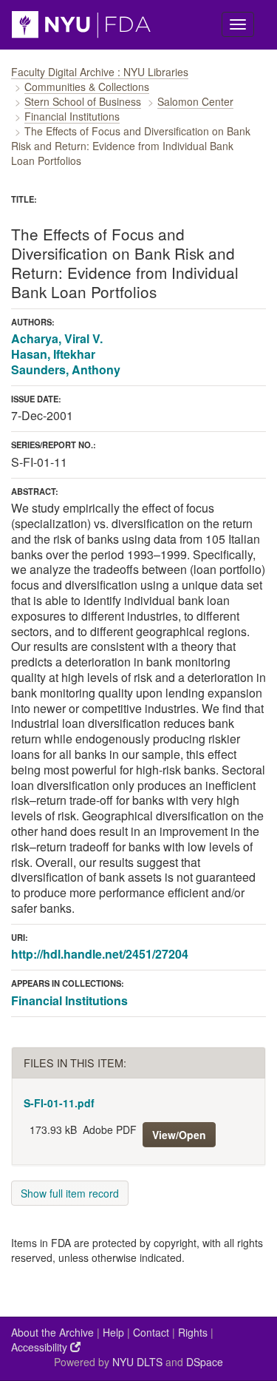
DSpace (204, 1361)
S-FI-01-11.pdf (59, 1102)
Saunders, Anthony (65, 369)
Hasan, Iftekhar (53, 353)
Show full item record (70, 1193)
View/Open (179, 1134)
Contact (151, 1332)
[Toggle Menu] (238, 24)
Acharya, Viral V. (57, 338)
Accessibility (40, 1347)
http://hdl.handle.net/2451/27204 (99, 953)
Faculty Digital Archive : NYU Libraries (99, 71)
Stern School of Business (82, 101)
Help (113, 1332)
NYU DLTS (137, 1361)
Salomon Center (195, 101)
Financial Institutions (72, 116)
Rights (193, 1332)
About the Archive (52, 1332)
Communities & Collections (86, 86)
